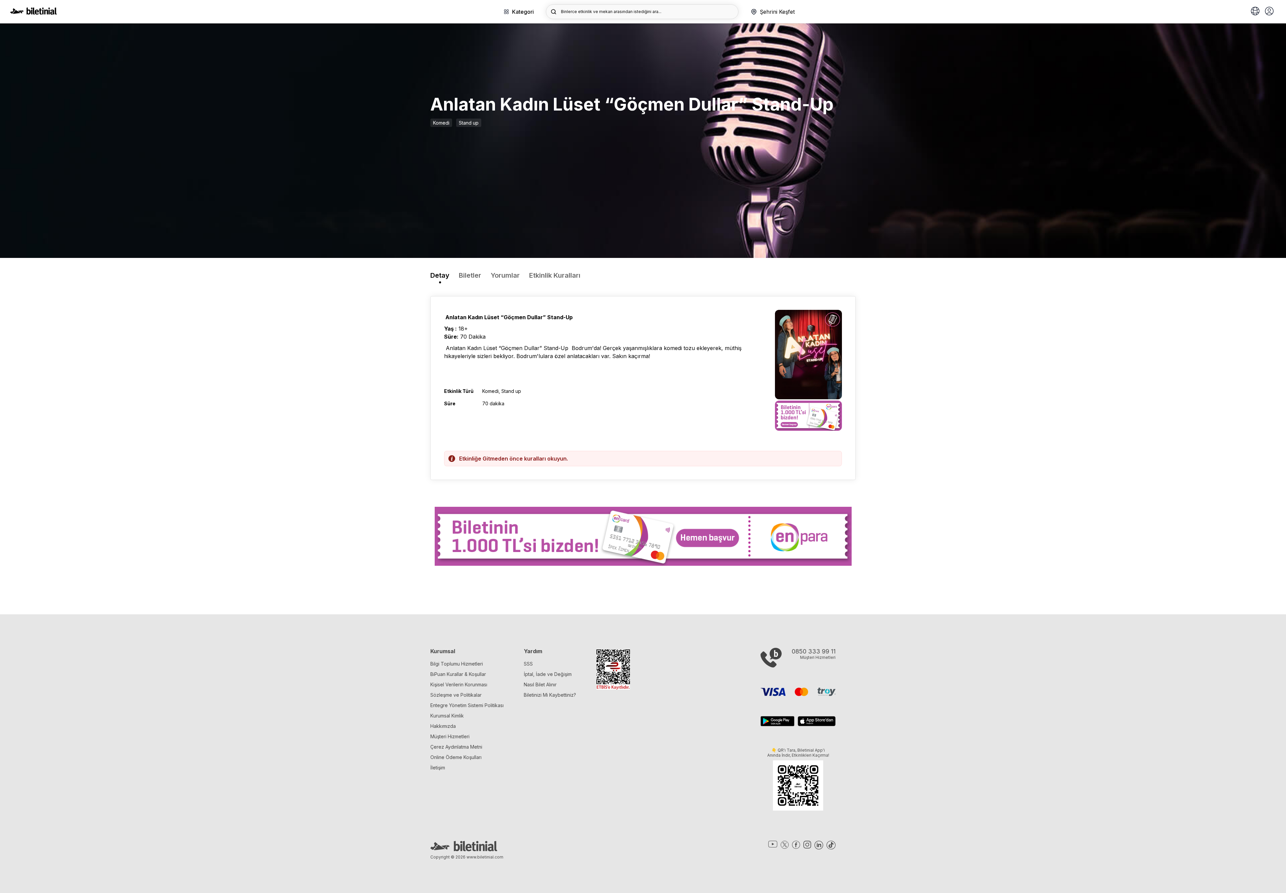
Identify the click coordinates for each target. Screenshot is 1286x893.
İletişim (437, 767)
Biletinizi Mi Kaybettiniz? (550, 695)
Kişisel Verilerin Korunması (458, 684)
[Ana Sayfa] (33, 12)
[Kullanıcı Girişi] (1269, 12)
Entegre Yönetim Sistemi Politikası (467, 705)
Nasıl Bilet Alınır (540, 684)
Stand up (469, 123)
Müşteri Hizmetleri (450, 736)
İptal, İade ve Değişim (548, 674)
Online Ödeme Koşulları (456, 757)
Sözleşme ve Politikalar (456, 695)
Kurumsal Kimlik (447, 715)
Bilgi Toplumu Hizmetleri (456, 664)
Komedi (441, 123)
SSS (528, 664)
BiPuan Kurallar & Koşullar (458, 674)
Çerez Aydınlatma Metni (456, 747)
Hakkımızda (443, 726)
